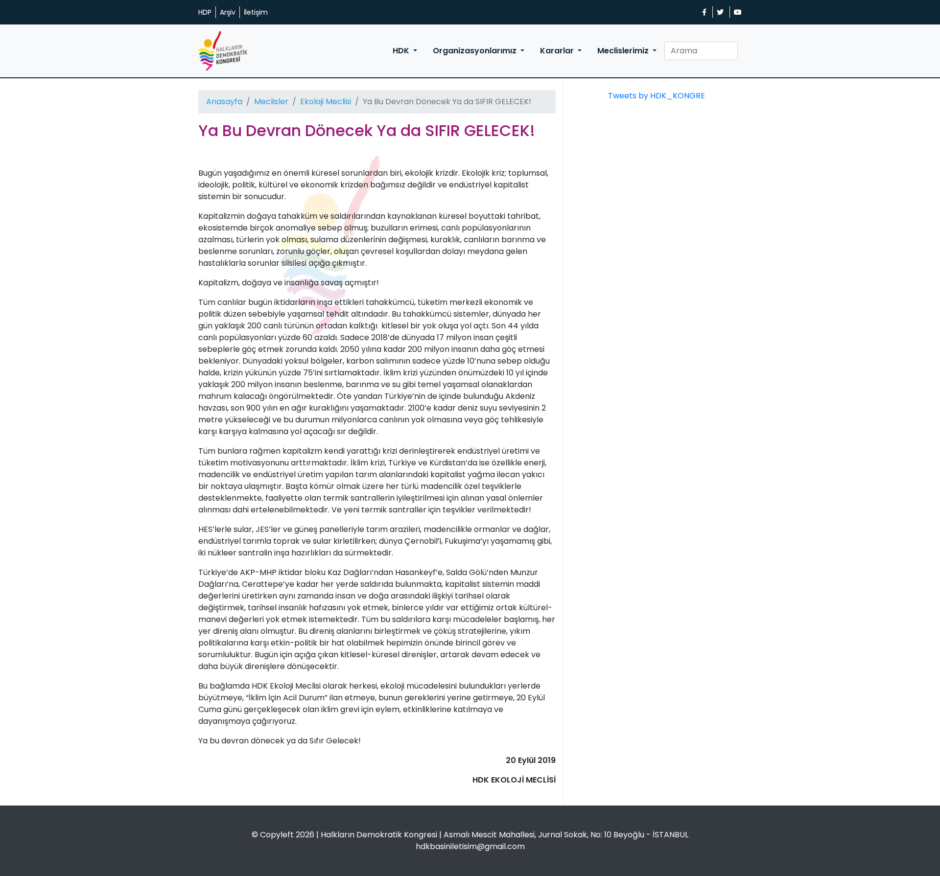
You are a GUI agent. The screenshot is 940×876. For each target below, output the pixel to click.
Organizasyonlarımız (475, 50)
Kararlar (558, 50)
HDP (205, 12)
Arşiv (227, 12)
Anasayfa (224, 101)
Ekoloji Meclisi (325, 101)
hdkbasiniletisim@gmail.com (470, 846)
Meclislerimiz (624, 50)
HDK (402, 50)
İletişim (256, 12)
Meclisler (271, 101)
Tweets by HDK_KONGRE (656, 95)
